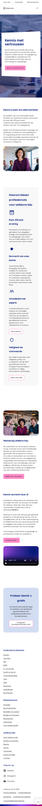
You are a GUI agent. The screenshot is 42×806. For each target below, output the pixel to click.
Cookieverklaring (24, 793)
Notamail (7, 686)
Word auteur (16, 331)
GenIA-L (6, 655)
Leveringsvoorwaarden (22, 797)
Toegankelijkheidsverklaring (13, 801)
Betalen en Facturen (11, 715)
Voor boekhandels (10, 725)
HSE (4, 662)
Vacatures (7, 751)
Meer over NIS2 (16, 377)
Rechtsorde (8, 693)
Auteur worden (9, 755)
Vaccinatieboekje (10, 676)
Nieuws (6, 744)
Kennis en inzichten (10, 741)
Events (6, 748)
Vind (5, 679)
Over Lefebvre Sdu (10, 737)
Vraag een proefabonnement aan (21, 623)
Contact (6, 758)
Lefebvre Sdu (9, 733)
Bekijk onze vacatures (13, 476)
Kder (5, 682)
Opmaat (6, 658)
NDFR (5, 665)
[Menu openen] (37, 8)
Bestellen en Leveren (11, 712)
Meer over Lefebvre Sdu (15, 68)
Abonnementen (9, 708)
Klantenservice (10, 700)
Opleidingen (8, 689)
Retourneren (8, 719)
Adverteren (7, 722)
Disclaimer (7, 797)
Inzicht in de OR (9, 672)
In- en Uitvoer (8, 669)
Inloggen (6, 705)
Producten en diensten (13, 650)
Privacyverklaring (9, 793)
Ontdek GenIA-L (11, 540)
